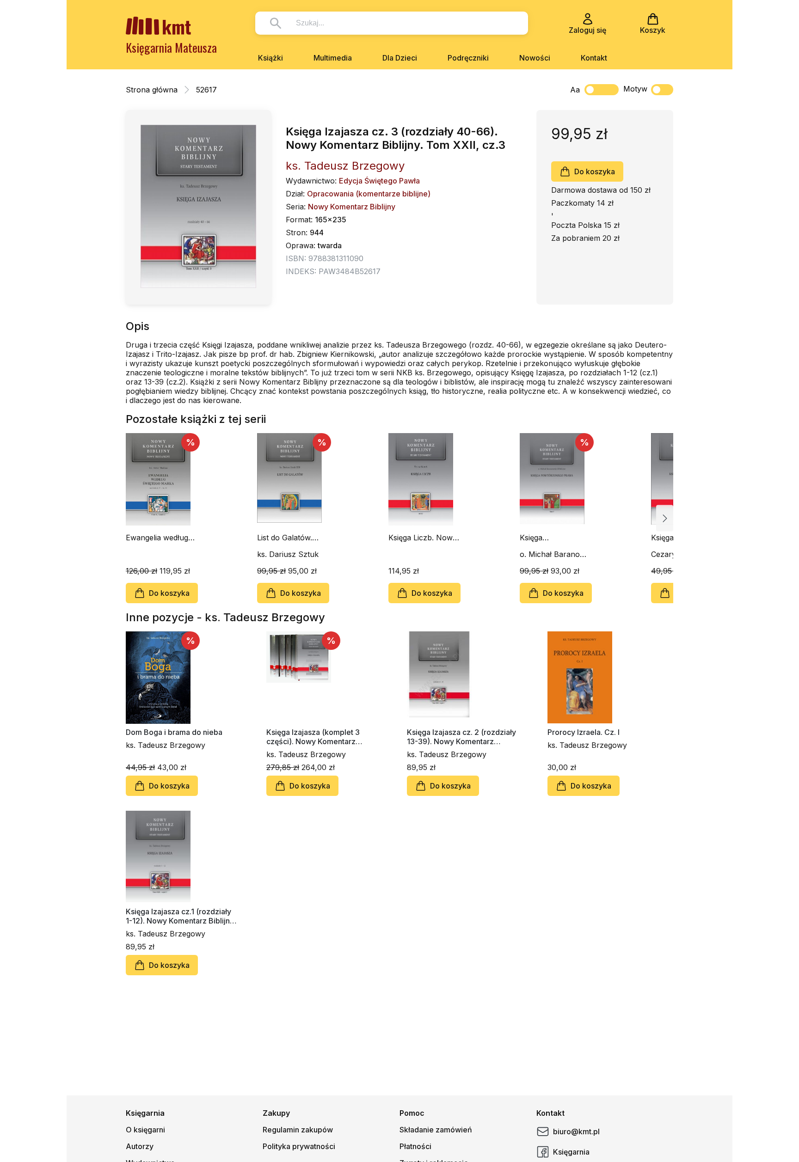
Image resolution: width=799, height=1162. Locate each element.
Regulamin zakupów (298, 1129)
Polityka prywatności (299, 1146)
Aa (575, 89)
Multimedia (332, 57)
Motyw (635, 88)
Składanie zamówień (436, 1129)
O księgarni (145, 1129)
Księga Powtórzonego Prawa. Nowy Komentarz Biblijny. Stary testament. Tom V (553, 537)
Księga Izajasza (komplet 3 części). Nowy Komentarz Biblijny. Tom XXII (313, 737)
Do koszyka (594, 171)
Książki (270, 57)
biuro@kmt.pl (576, 1131)
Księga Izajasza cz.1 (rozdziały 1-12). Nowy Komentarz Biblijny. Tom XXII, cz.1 (180, 916)
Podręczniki (468, 57)
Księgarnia (571, 1151)
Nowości (534, 57)
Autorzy (140, 1146)
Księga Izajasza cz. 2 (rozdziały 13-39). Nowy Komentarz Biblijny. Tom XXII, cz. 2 (461, 737)
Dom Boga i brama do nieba (174, 732)
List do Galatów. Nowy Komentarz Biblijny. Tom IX (288, 537)
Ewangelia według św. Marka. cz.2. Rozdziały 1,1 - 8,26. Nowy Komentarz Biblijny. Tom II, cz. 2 (162, 537)
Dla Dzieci (399, 57)
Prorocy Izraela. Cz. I (583, 732)
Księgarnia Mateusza (171, 47)
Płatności (415, 1146)
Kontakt (594, 57)
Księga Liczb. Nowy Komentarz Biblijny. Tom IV (422, 537)
